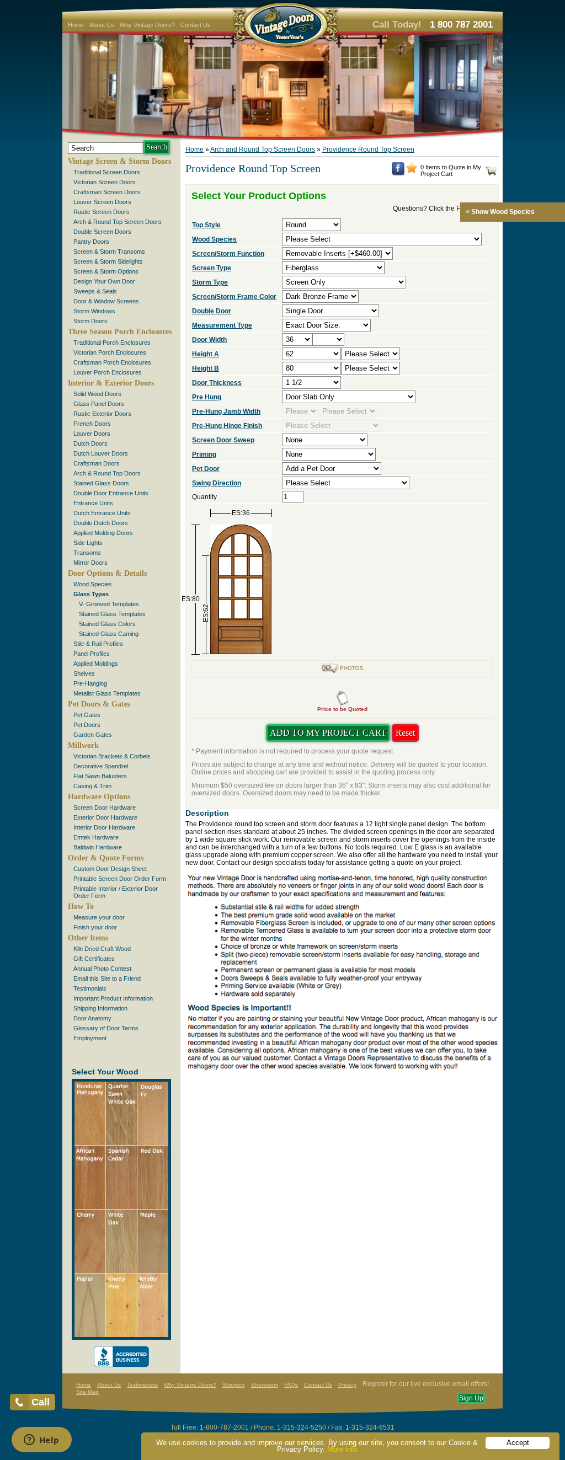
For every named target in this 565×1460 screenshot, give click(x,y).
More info (342, 1449)
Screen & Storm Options (105, 271)
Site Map (87, 1392)
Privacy (347, 1385)
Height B (205, 368)
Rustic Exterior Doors (102, 413)
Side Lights (88, 542)
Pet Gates (86, 715)
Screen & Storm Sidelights (108, 261)
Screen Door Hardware (104, 807)
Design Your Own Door (104, 281)
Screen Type (211, 268)
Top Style (206, 225)
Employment (89, 1038)
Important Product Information (113, 998)
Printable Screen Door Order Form (119, 878)
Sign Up (471, 1398)
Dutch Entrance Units (102, 513)
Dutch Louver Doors (100, 453)
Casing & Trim (92, 786)
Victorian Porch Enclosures (109, 352)
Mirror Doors (90, 562)
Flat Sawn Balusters (100, 776)
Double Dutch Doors (100, 523)
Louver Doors (91, 433)
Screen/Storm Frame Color (234, 297)
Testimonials (89, 988)
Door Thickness (217, 383)
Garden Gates (92, 734)
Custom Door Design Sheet (110, 868)
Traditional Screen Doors (106, 172)
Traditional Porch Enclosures (112, 342)
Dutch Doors (90, 443)
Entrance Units (93, 503)
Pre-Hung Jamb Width (226, 411)
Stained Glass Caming (108, 633)
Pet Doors (86, 724)
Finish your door (95, 927)
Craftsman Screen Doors (107, 192)
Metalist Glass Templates (107, 693)
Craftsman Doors (96, 463)
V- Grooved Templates (109, 604)
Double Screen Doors (102, 231)
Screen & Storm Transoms (109, 251)
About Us (101, 25)
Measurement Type (222, 325)
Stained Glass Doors (101, 483)
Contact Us (195, 25)
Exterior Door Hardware (105, 817)
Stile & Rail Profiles (98, 643)
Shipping (233, 1385)
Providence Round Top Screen (368, 149)
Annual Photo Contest (102, 968)
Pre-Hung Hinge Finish (227, 426)
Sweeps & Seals (95, 291)
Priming (204, 454)
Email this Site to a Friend (107, 978)
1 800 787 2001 (461, 24)
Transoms (87, 552)
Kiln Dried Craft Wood (102, 948)
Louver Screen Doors (102, 202)
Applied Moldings (95, 663)
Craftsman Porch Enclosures (112, 362)
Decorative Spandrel (100, 766)
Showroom (264, 1385)
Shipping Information (100, 1008)
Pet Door (206, 469)
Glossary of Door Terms (105, 1028)
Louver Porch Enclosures (107, 372)
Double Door (211, 311)
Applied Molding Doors (103, 533)
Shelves (84, 673)
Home (76, 25)
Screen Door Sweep (223, 440)
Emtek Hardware (96, 837)
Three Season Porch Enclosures (120, 332)
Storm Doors (90, 321)
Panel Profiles (91, 653)
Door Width (209, 340)
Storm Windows (94, 311)
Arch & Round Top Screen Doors (117, 221)
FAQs (291, 1385)
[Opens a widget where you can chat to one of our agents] (41, 1440)
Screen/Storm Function (228, 254)
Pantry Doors (91, 241)
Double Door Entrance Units (110, 493)
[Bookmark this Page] (411, 171)
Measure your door (99, 917)
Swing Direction (216, 483)
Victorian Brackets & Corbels (112, 756)
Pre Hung (206, 397)
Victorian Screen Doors (104, 182)
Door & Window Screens (106, 301)
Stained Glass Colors (107, 624)
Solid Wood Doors (97, 394)
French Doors (92, 423)
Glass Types (91, 594)
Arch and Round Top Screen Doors (262, 149)
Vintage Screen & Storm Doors (119, 161)
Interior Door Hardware (104, 827)
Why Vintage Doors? (147, 25)
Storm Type (210, 282)
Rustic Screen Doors (101, 211)
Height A (205, 354)
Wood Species (92, 584)
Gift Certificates (94, 958)
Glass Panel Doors (98, 403)
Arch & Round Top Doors (107, 473)
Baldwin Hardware (97, 847)
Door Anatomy (92, 1018)
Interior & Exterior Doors (111, 383)
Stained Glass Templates (112, 614)
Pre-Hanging (90, 683)
